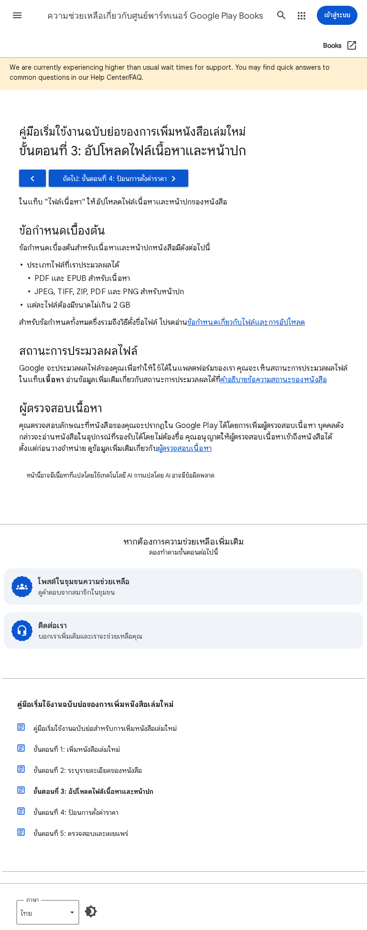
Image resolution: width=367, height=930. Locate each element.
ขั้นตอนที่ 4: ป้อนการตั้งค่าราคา (76, 812)
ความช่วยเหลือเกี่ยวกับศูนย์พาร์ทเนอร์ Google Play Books (155, 16)
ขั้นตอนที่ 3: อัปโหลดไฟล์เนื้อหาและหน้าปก (93, 791)
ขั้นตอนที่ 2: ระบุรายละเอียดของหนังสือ (87, 770)
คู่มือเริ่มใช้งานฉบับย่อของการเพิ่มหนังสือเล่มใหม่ (95, 704)
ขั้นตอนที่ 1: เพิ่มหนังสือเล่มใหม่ (76, 749)
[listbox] (47, 912)
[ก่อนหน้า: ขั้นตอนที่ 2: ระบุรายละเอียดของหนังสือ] (32, 178)
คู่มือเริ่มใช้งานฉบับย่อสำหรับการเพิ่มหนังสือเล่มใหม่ (105, 728)
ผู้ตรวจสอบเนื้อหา (185, 448)
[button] (17, 15)
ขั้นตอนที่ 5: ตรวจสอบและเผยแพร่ (80, 833)
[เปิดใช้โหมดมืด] (90, 911)
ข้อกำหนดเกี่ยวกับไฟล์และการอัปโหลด (246, 322)
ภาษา (32, 899)
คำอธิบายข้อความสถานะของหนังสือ (273, 380)
